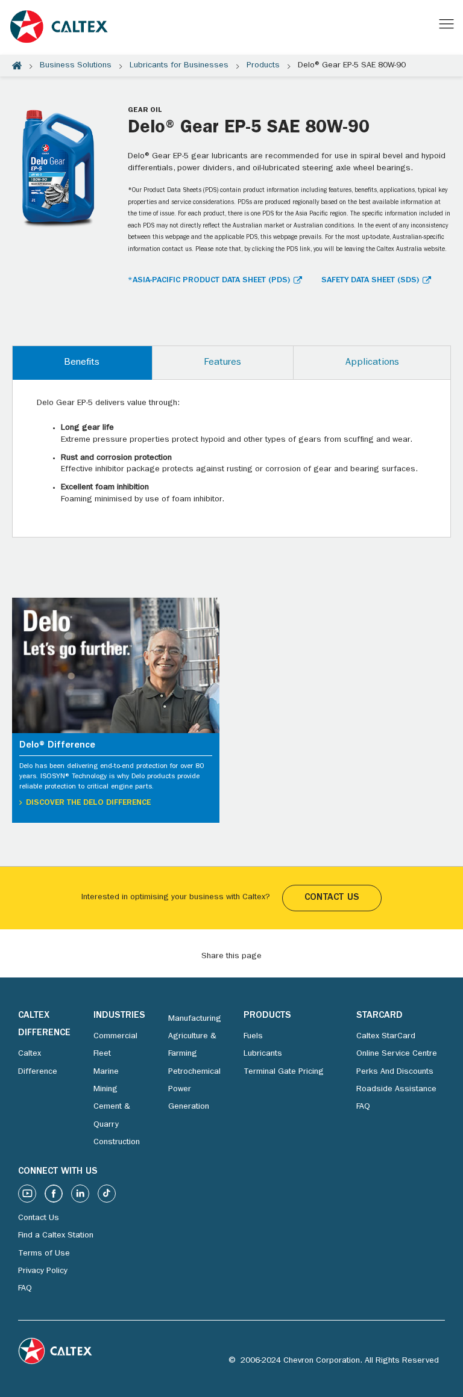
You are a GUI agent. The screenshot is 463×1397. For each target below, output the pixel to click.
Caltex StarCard (385, 1036)
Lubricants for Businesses (179, 65)
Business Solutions (76, 65)
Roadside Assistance (396, 1089)
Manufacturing (194, 1019)
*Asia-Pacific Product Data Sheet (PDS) (209, 280)
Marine (106, 1072)
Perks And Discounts (394, 1072)
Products (263, 65)
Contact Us (331, 898)
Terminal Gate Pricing (284, 1072)
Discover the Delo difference (88, 803)
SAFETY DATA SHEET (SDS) (370, 280)
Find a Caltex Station (55, 1235)
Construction (116, 1142)
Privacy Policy (43, 1271)
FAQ (363, 1107)
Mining (105, 1089)
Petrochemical (194, 1072)
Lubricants (263, 1054)
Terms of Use (44, 1254)
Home (17, 65)
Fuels (253, 1036)
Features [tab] (222, 363)
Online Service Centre (396, 1054)
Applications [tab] (372, 363)
